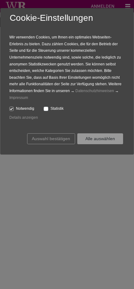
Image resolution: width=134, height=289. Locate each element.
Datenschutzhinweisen (94, 91)
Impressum (18, 98)
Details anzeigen (23, 117)
